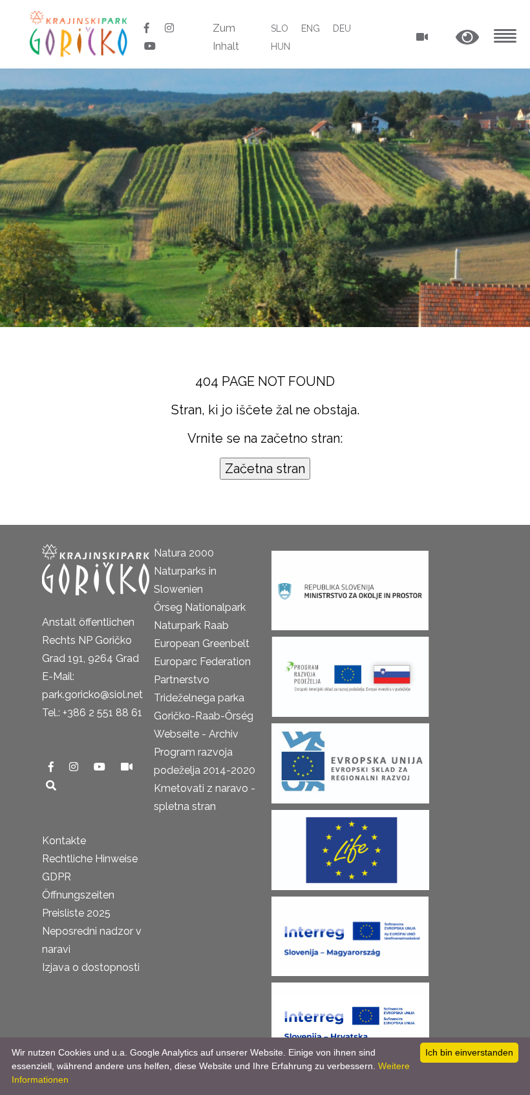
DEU (342, 28)
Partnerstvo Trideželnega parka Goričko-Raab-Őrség (203, 698)
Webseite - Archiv (196, 734)
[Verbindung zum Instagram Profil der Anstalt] (169, 28)
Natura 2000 (184, 553)
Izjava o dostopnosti (91, 967)
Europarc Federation (202, 661)
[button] (467, 38)
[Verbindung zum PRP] (350, 672)
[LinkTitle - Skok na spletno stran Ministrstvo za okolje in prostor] (350, 586)
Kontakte (64, 841)
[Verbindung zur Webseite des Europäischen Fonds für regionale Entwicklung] (350, 759)
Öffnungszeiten (78, 895)
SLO (279, 28)
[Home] (80, 33)
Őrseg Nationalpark (200, 607)
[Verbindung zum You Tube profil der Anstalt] (150, 46)
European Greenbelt (201, 643)
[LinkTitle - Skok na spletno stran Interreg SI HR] (350, 1018)
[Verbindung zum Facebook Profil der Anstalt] (148, 28)
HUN (280, 46)
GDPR (56, 877)
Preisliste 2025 (76, 913)
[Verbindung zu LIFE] (350, 846)
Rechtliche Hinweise (90, 859)
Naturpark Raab (191, 625)
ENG (310, 28)
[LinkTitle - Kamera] (126, 767)
